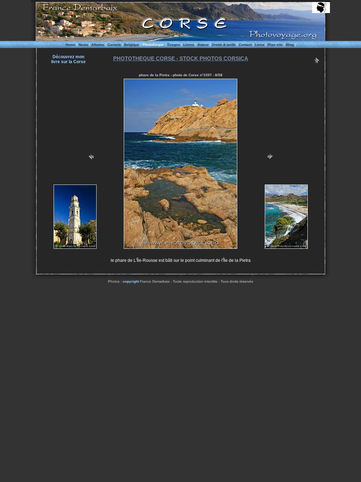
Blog (290, 45)
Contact (245, 45)
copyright (131, 281)
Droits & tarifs (223, 45)
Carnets (114, 45)
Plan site (275, 45)
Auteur (203, 45)
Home (70, 45)
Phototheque (153, 45)
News (83, 45)
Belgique (131, 45)
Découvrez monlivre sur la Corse (68, 59)
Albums (97, 45)
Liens (259, 45)
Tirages (173, 45)
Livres (188, 45)
